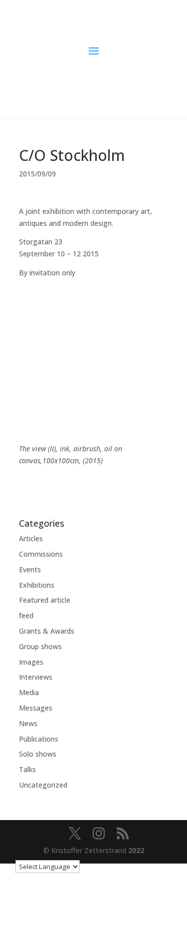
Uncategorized (43, 785)
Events (30, 569)
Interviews (35, 677)
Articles (31, 538)
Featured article (44, 600)
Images (31, 662)
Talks (27, 769)
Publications (38, 739)
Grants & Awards (46, 631)
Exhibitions (36, 585)
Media (29, 692)
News (28, 723)
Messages (35, 708)
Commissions (41, 554)
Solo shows (37, 754)
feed (26, 615)
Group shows (40, 646)
